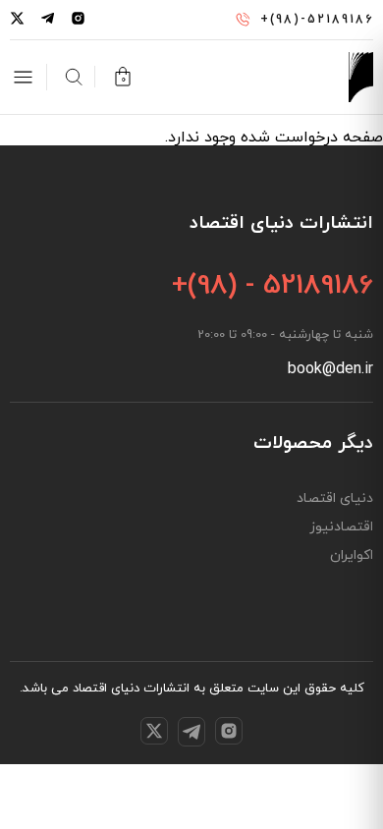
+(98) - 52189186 (272, 286)
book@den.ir (330, 369)
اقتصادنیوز (341, 527)
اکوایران (351, 556)
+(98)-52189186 (316, 20)
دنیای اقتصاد (335, 499)
